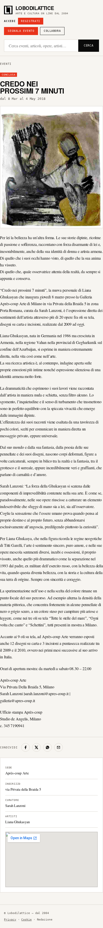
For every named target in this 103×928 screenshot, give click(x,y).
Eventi (6, 64)
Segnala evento (21, 31)
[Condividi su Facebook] (25, 747)
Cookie (26, 919)
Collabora (52, 31)
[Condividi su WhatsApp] (47, 747)
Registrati (30, 21)
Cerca (89, 45)
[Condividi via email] (58, 747)
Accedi (10, 21)
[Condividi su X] (36, 747)
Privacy (10, 919)
